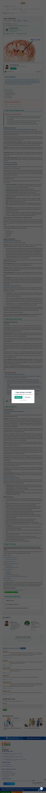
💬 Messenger (27, 397)
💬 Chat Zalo (18, 397)
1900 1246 (24, 400)
